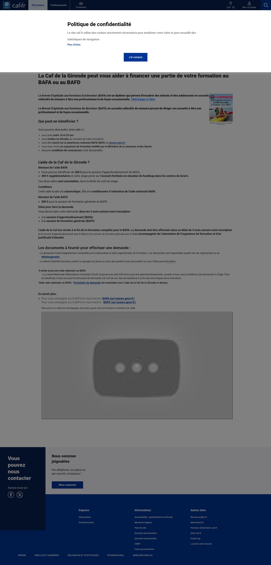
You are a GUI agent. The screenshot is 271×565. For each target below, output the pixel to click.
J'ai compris (135, 57)
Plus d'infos (73, 44)
